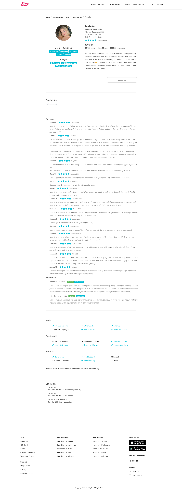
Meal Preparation (90, 357)
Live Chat (135, 471)
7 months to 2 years (91, 341)
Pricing (23, 469)
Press (22, 449)
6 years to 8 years (61, 345)
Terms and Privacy (27, 456)
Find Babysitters (63, 437)
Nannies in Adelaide (100, 456)
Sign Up (160, 5)
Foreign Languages (61, 329)
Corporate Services (27, 452)
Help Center (25, 466)
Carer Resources (26, 473)
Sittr (48, 17)
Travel (115, 360)
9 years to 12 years (90, 345)
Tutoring (116, 326)
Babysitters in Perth (64, 452)
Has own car (59, 357)
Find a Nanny (114, 5)
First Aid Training (61, 326)
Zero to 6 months (61, 341)
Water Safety (88, 326)
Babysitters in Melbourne (66, 445)
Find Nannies (98, 437)
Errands (116, 357)
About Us (24, 441)
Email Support (137, 475)
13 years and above (120, 345)
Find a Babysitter (97, 5)
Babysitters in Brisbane (65, 449)
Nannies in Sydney (100, 441)
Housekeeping (89, 360)
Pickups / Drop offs (61, 360)
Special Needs (89, 329)
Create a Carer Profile (134, 5)
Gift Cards (24, 445)
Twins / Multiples (120, 329)
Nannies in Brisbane (100, 449)
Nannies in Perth (99, 452)
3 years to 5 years (120, 341)
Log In (150, 5)
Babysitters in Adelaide (65, 456)
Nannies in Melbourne (101, 445)
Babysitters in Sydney (65, 441)
